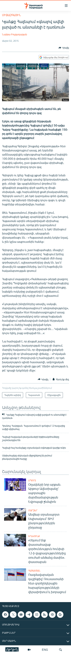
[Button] (63, 48)
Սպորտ (32, 480)
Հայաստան (34, 570)
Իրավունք (34, 536)
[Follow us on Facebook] (5, 614)
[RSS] (44, 614)
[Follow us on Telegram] (29, 614)
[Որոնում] (60, 649)
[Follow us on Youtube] (21, 614)
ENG (45, 649)
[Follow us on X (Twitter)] (13, 614)
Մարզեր (32, 510)
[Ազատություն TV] (29, 649)
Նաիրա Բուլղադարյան (14, 34)
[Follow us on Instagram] (36, 614)
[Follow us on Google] (60, 614)
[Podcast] (52, 614)
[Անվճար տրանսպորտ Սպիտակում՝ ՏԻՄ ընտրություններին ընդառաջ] (15, 514)
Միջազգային (11, 15)
